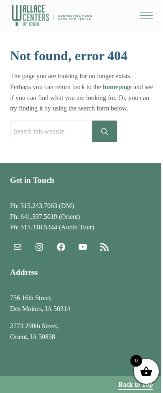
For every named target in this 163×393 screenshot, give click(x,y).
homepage (117, 86)
